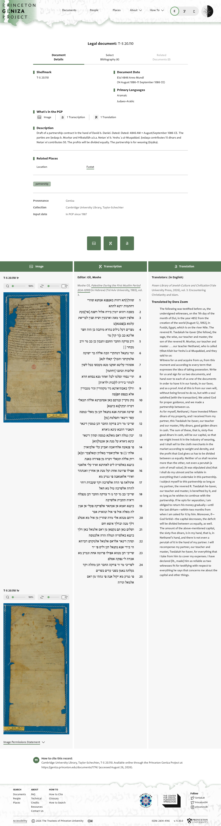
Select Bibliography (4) (109, 57)
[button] (20, 13)
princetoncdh (201, 807)
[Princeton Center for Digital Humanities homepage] (174, 800)
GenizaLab (200, 797)
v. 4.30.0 (178, 821)
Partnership (42, 184)
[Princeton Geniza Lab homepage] (149, 800)
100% (30, 286)
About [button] (133, 10)
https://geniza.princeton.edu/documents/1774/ (69, 767)
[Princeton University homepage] (197, 821)
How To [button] (155, 10)
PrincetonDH (201, 802)
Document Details (59, 57)
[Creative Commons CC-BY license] (90, 821)
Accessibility (20, 821)
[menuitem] (66, 12)
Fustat (90, 167)
